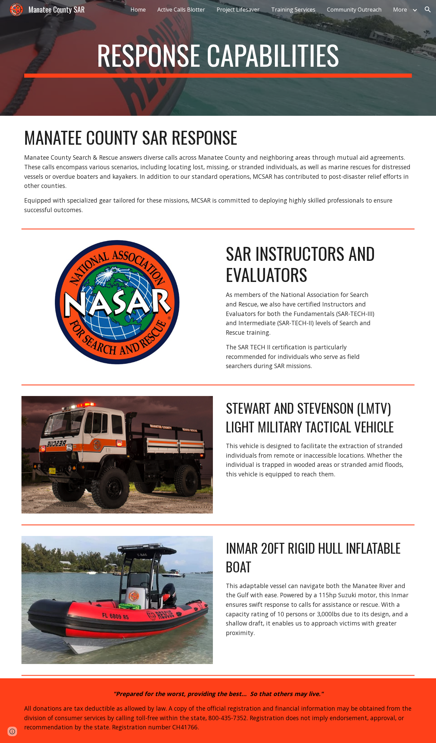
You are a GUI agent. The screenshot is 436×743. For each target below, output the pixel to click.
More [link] (400, 9)
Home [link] (138, 9)
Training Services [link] (293, 9)
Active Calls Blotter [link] (181, 9)
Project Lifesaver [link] (238, 9)
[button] (428, 9)
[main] (218, 57)
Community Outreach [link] (354, 9)
